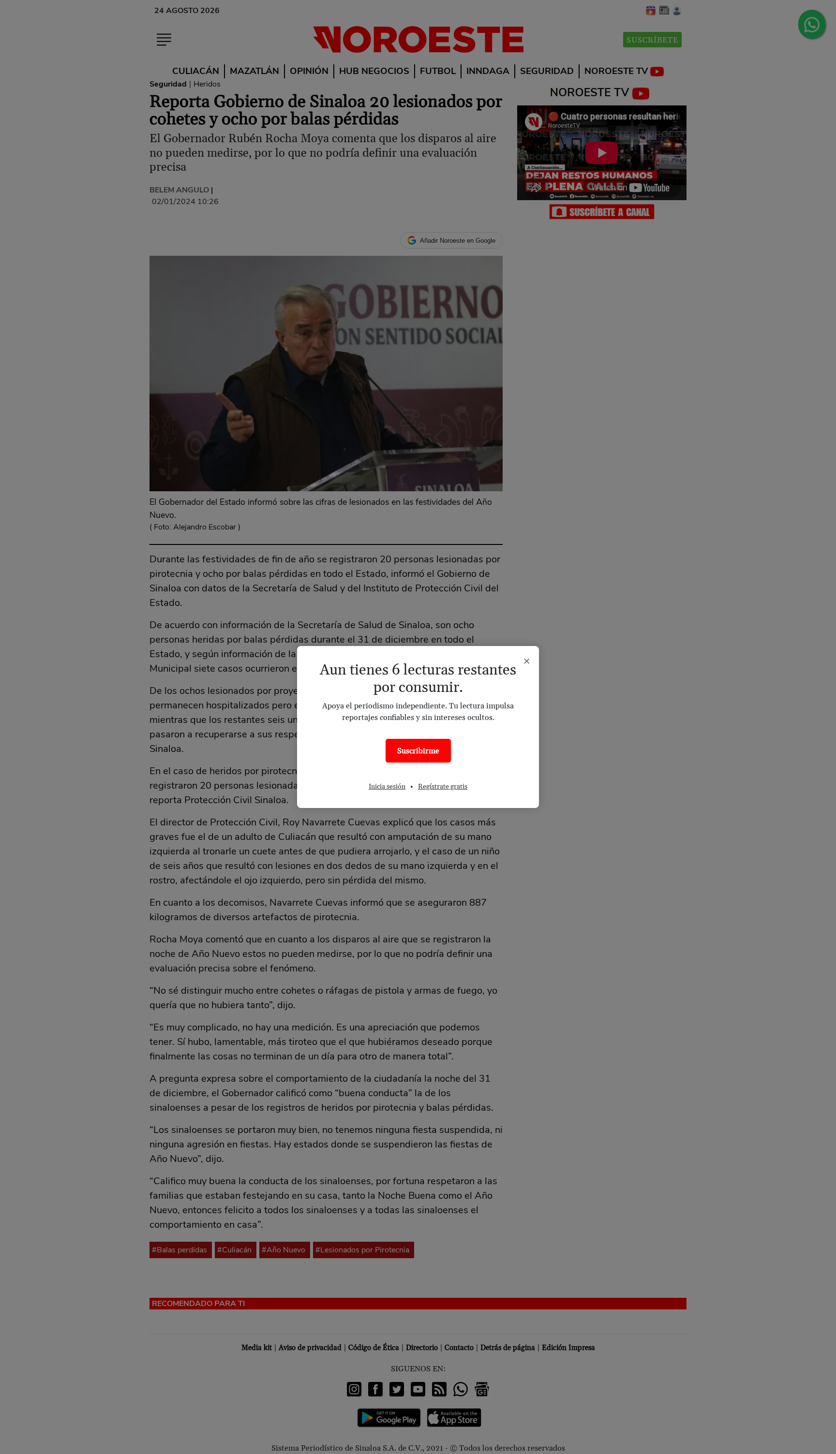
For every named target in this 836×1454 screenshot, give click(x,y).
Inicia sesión (387, 786)
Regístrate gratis (442, 786)
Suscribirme (418, 751)
